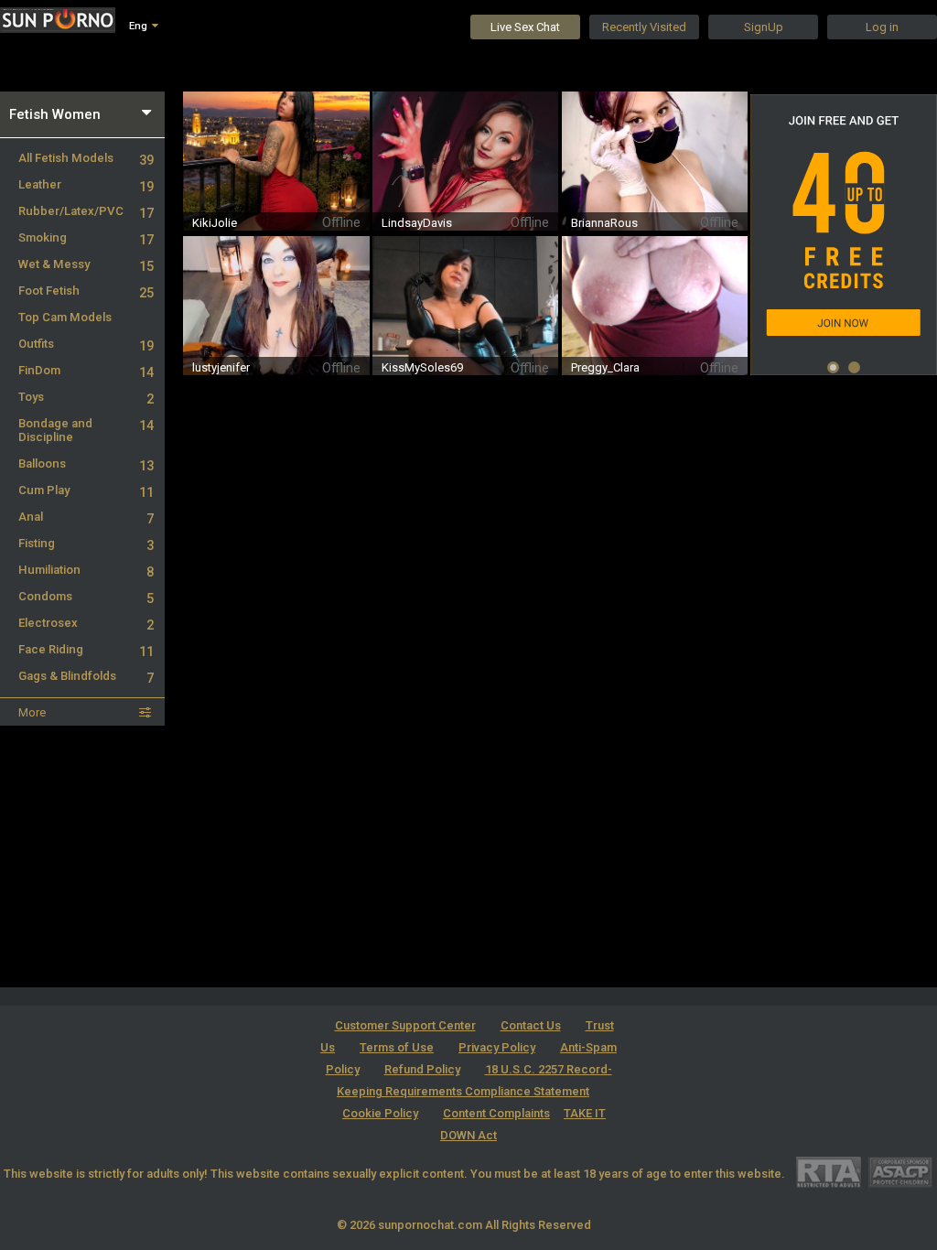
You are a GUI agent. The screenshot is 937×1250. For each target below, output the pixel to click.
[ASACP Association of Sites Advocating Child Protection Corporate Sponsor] (900, 1172)
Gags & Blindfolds (86, 676)
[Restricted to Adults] (828, 1172)
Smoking (86, 237)
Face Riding (86, 649)
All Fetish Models (86, 158)
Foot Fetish (86, 290)
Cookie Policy (380, 1113)
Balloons (86, 463)
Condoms (86, 596)
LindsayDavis (417, 223)
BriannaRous (604, 223)
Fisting (86, 543)
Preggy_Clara (605, 367)
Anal (86, 516)
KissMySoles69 (422, 367)
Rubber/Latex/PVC (86, 211)
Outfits (86, 343)
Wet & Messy (86, 264)
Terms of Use (397, 1047)
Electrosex (86, 623)
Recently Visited (644, 27)
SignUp (763, 27)
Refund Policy (422, 1069)
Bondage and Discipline (86, 430)
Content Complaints (496, 1113)
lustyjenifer (221, 367)
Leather (86, 184)
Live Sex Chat (525, 27)
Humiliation (86, 570)
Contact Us (531, 1025)
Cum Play (86, 490)
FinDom (86, 370)
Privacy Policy (496, 1047)
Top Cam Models (65, 317)
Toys (86, 397)
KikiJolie (214, 223)
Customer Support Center (405, 1025)
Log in (882, 27)
